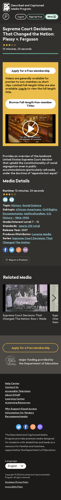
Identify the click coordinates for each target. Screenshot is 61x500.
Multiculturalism (34, 213)
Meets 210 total (29, 226)
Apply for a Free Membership (31, 70)
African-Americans (28, 209)
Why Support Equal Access (21, 408)
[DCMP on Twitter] (18, 427)
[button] (5, 250)
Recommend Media (16, 416)
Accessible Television (17, 391)
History (16, 205)
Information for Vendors (19, 412)
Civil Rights (49, 209)
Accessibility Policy (14, 487)
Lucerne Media (41, 234)
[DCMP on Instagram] (33, 427)
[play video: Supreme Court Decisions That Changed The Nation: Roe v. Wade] (26, 310)
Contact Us (11, 387)
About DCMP (12, 394)
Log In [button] (21, 16)
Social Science (31, 205)
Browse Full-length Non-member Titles (30, 104)
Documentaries (13, 213)
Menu (50, 17)
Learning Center (15, 398)
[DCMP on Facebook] (25, 427)
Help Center (12, 383)
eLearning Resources (17, 402)
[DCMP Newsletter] (40, 427)
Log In (23, 88)
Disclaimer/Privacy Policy (16, 482)
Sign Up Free (35, 16)
